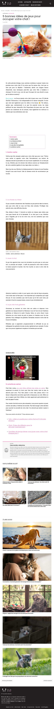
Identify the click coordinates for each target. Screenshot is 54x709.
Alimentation (17, 707)
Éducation (38, 707)
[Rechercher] (50, 3)
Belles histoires (35, 5)
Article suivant (48, 680)
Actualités (27, 2)
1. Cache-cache (13, 139)
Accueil (20, 2)
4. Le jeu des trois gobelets (16, 145)
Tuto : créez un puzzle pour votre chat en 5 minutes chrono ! (27, 420)
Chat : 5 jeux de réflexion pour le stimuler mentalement (20, 426)
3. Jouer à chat (13, 143)
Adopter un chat (9, 707)
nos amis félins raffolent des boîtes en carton (31, 388)
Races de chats (37, 2)
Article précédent (7, 680)
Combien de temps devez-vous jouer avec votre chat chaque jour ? (28, 432)
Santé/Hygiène (44, 707)
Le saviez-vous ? (24, 5)
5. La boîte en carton (14, 147)
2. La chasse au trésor (15, 141)
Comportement (30, 707)
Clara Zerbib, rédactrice (17, 445)
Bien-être (24, 707)
